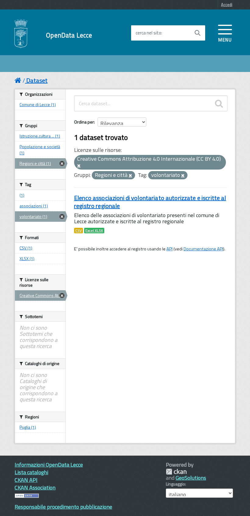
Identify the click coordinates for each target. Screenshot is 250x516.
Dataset (37, 80)
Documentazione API (203, 248)
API (169, 248)
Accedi (226, 5)
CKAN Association (35, 487)
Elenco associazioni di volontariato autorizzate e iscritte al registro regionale (150, 201)
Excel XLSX (94, 230)
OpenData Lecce (69, 35)
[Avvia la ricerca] (197, 33)
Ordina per (84, 122)
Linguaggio (175, 484)
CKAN (176, 471)
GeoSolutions (191, 478)
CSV (78, 230)
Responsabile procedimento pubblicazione (63, 507)
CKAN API (26, 480)
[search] (219, 103)
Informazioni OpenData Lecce (49, 464)
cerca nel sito (148, 33)
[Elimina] (78, 165)
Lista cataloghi (31, 472)
